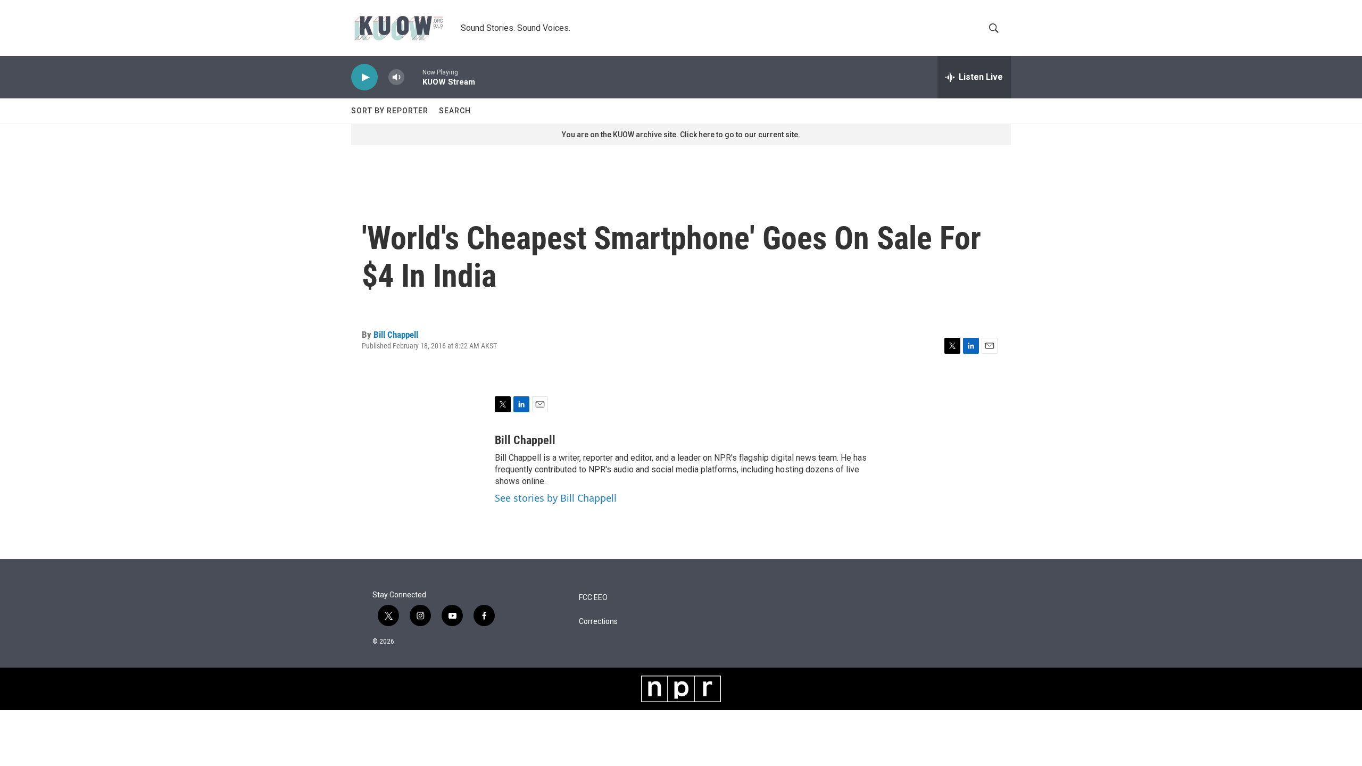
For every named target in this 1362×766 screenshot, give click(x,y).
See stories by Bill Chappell (556, 498)
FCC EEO (593, 598)
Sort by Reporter (389, 110)
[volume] (396, 77)
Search (455, 110)
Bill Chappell (395, 334)
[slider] (413, 76)
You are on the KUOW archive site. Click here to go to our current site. (681, 134)
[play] (364, 77)
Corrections (598, 622)
